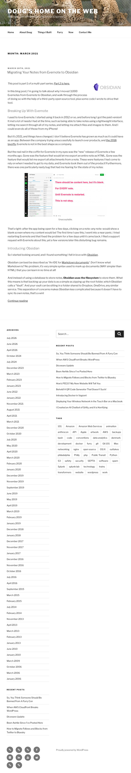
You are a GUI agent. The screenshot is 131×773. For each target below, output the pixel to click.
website (79, 472)
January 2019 (14, 523)
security (79, 460)
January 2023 (14, 385)
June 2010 (12, 648)
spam (115, 460)
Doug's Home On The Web (53, 11)
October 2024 (14, 356)
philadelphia (64, 455)
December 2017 (15, 541)
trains (102, 466)
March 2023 (13, 373)
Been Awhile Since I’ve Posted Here (25, 722)
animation (111, 426)
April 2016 (12, 583)
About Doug (25, 32)
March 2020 (13, 457)
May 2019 (12, 499)
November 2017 (15, 547)
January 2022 (14, 397)
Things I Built (45, 32)
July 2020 (12, 439)
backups (116, 432)
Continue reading (18, 300)
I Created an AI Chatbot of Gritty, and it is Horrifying (82, 407)
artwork (95, 432)
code (69, 437)
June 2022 (12, 391)
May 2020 (12, 445)
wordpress (93, 472)
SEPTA (91, 460)
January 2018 (14, 535)
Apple (83, 432)
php (86, 455)
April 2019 (12, 505)
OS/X (103, 449)
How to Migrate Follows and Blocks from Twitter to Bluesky (86, 377)
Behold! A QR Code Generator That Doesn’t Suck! (81, 389)
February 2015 (14, 601)
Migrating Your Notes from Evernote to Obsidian (42, 72)
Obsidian (92, 254)
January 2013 (14, 643)
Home (11, 32)
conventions (82, 437)
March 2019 (13, 511)
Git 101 (106, 443)
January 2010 (14, 654)
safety (68, 460)
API (74, 432)
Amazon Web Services (90, 426)
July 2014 (11, 607)
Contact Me (85, 32)
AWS (105, 432)
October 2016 (14, 571)
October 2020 (14, 433)
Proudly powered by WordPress (72, 750)
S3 (59, 460)
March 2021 (13, 421)
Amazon (70, 426)
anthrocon (63, 432)
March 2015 (13, 595)
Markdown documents (75, 262)
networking (63, 449)
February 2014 (14, 613)
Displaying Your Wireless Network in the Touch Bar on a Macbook (89, 401)
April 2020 (12, 451)
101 (60, 426)
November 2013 (15, 619)
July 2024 (12, 361)
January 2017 (13, 553)
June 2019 (12, 493)
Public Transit (99, 455)
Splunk (61, 466)
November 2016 (15, 565)
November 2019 (15, 481)
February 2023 (14, 379)
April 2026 (12, 350)
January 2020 (14, 469)
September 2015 (15, 589)
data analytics (100, 437)
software (103, 460)
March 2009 (13, 660)
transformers (64, 472)
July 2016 (11, 577)
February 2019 (14, 517)
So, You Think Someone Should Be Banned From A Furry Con (87, 353)
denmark (116, 437)
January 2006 (14, 678)
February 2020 (14, 463)
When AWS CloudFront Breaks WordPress (78, 359)
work (105, 472)
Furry (60, 32)
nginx (76, 449)
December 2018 (15, 529)
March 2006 (13, 672)
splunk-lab (74, 466)
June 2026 (12, 344)
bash (60, 437)
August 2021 (13, 409)
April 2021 (12, 415)
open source (89, 449)
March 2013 (13, 631)
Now (71, 32)
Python (113, 455)
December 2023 (15, 368)
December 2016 (15, 559)
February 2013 (14, 636)
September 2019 (15, 487)
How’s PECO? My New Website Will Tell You (78, 383)
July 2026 (12, 338)
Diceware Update (15, 716)
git (97, 443)
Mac (116, 443)
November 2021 (15, 403)
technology (89, 466)
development (64, 443)
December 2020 (15, 427)
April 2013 (12, 624)
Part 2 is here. (62, 83)
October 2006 (14, 666)
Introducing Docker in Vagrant (71, 395)
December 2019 (15, 475)
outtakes (114, 449)
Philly (77, 455)
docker (79, 443)
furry (89, 443)
